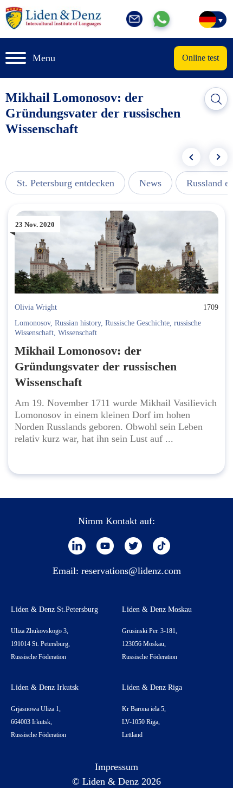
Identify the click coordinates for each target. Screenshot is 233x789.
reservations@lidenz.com (131, 570)
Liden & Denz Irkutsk (45, 687)
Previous (191, 157)
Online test (200, 57)
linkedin (77, 546)
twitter (133, 546)
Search (216, 99)
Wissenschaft (77, 333)
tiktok (161, 546)
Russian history (78, 323)
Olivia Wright (36, 307)
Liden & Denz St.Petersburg (54, 609)
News (150, 183)
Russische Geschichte (137, 323)
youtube (105, 546)
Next (218, 157)
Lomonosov (32, 323)
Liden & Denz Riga (152, 687)
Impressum (116, 766)
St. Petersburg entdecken (65, 183)
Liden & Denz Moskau (157, 609)
